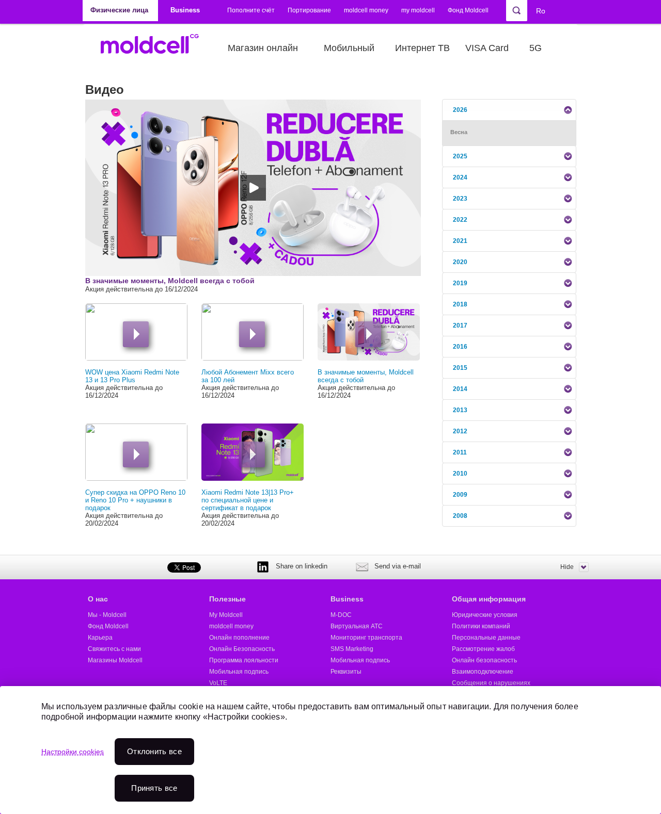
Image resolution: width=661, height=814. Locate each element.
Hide (567, 567)
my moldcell (418, 10)
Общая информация (489, 599)
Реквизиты (345, 671)
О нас (98, 599)
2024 (460, 177)
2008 (460, 515)
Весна (458, 132)
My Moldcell (226, 614)
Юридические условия (484, 614)
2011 (460, 452)
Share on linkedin (301, 566)
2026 (460, 109)
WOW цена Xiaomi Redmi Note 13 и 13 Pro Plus (132, 376)
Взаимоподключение (482, 671)
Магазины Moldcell (115, 660)
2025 (460, 156)
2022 (460, 219)
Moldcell (155, 48)
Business (347, 599)
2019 (460, 283)
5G (535, 48)
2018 (460, 304)
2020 (460, 262)
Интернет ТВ (422, 48)
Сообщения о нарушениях (491, 683)
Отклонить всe (154, 751)
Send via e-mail (397, 566)
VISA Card (487, 48)
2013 (460, 410)
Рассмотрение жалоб (483, 649)
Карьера (100, 637)
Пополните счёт (251, 10)
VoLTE (218, 683)
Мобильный (349, 48)
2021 (460, 241)
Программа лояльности (243, 660)
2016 (460, 346)
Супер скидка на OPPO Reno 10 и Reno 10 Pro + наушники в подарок (135, 500)
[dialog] (330, 750)
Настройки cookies (72, 751)
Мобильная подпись (239, 671)
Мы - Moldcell (107, 614)
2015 (460, 367)
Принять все (154, 788)
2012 (460, 431)
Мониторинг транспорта (366, 637)
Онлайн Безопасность (242, 649)
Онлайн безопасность (484, 660)
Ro (540, 11)
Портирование (309, 10)
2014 (460, 389)
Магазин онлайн (263, 48)
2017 (460, 325)
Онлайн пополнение (239, 637)
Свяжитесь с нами (114, 649)
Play (135, 334)
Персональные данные (486, 637)
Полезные (227, 599)
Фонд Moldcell (468, 10)
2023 (460, 198)
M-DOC (341, 614)
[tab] (509, 110)
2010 (460, 473)
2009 (460, 494)
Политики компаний (481, 626)
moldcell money (366, 10)
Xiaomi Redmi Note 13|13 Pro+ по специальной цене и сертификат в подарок (247, 500)
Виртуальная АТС (356, 626)
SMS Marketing (351, 649)
